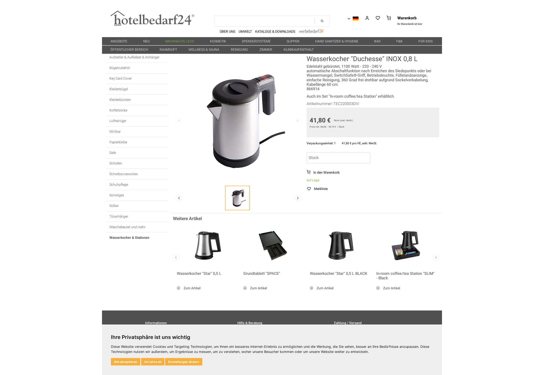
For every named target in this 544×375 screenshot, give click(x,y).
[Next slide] (298, 121)
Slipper (293, 41)
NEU (146, 41)
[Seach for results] (322, 21)
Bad (377, 41)
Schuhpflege (118, 184)
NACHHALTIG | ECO (180, 41)
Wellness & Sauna (204, 50)
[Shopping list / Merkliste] (378, 18)
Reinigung (240, 50)
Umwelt (245, 31)
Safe (112, 152)
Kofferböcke (118, 110)
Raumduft (169, 50)
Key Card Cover (120, 78)
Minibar (115, 131)
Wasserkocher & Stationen (129, 237)
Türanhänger (118, 216)
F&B (399, 41)
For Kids (426, 41)
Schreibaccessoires (123, 174)
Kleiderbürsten (120, 99)
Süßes (114, 206)
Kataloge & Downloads (275, 31)
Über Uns (227, 31)
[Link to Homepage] (152, 24)
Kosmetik (218, 41)
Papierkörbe (118, 142)
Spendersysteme (257, 41)
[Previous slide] (179, 121)
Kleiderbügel (118, 89)
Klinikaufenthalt (299, 50)
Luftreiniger (117, 121)
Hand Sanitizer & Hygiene (337, 41)
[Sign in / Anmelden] (367, 18)
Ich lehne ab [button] (153, 362)
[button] (237, 198)
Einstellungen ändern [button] (183, 362)
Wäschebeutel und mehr (127, 227)
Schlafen (115, 163)
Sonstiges (116, 195)
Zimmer (266, 50)
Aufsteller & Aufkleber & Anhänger (134, 57)
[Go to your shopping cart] (389, 18)
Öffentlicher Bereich (129, 50)
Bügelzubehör (119, 68)
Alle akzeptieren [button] (125, 362)
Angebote (119, 41)
